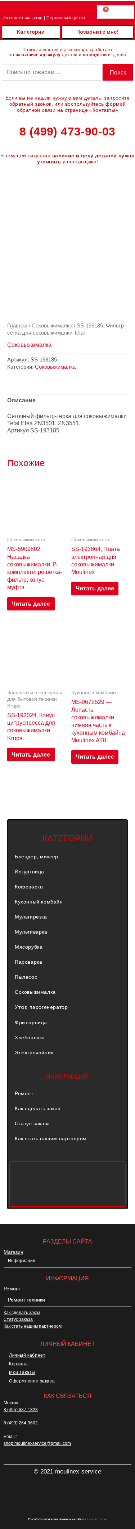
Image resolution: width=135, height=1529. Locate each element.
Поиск (118, 72)
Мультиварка (31, 932)
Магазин (13, 1252)
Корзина (18, 1363)
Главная (17, 325)
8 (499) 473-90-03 (67, 131)
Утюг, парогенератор (41, 1007)
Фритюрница (31, 1022)
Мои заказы (22, 1372)
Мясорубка (28, 947)
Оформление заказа (32, 1381)
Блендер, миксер (36, 856)
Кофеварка (29, 887)
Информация (21, 1260)
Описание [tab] (21, 400)
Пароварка (28, 962)
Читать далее (31, 603)
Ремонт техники (26, 1300)
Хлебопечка (30, 1037)
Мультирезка (31, 917)
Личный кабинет (27, 1355)
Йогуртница (29, 871)
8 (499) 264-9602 (21, 1422)
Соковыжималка (52, 325)
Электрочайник (34, 1052)
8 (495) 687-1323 (21, 1409)
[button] (67, 856)
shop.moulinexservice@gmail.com (37, 1443)
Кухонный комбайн (39, 902)
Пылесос (26, 977)
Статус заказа (32, 1123)
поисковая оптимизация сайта (63, 1519)
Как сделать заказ (37, 1108)
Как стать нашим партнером (51, 1138)
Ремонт (24, 1093)
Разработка (35, 1519)
